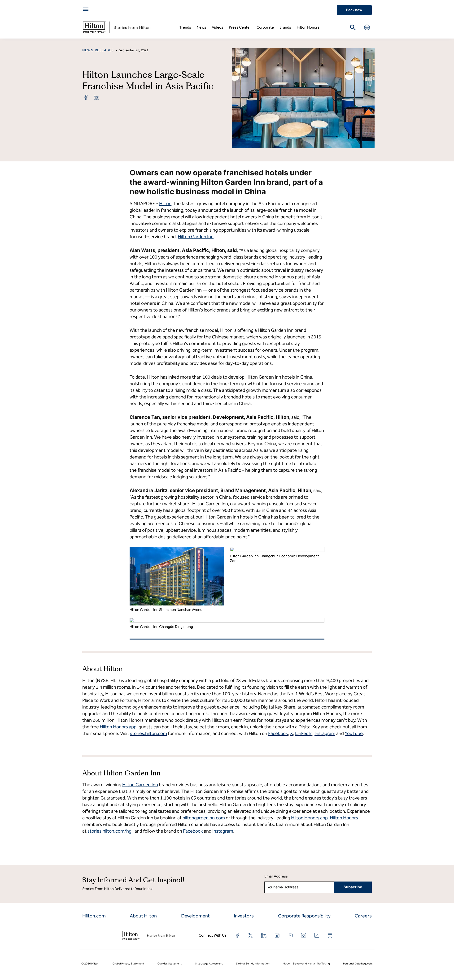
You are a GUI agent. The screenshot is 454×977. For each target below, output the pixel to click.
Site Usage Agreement (209, 963)
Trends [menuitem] (185, 27)
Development (195, 916)
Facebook (278, 733)
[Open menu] (85, 9)
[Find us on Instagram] (303, 935)
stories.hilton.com (148, 733)
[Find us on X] (250, 935)
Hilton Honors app (118, 727)
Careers (363, 916)
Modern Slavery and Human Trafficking (306, 963)
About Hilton (143, 916)
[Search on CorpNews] (353, 27)
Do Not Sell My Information (253, 963)
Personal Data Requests (358, 963)
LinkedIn (303, 733)
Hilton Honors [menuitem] (308, 27)
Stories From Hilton (132, 27)
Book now (354, 10)
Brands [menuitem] (285, 27)
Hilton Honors (344, 818)
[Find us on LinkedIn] (264, 935)
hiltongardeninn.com (204, 818)
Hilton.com (94, 916)
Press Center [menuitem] (240, 27)
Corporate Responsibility (304, 916)
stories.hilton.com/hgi (109, 831)
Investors (244, 916)
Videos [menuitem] (217, 27)
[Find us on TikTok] (277, 935)
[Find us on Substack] (330, 935)
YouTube (354, 733)
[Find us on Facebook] (237, 935)
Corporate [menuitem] (265, 27)
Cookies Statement (169, 963)
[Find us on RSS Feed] (317, 935)
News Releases (98, 50)
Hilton (165, 203)
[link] (86, 97)
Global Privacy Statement (128, 963)
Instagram (324, 733)
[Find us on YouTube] (290, 935)
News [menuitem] (201, 27)
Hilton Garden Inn (196, 236)
